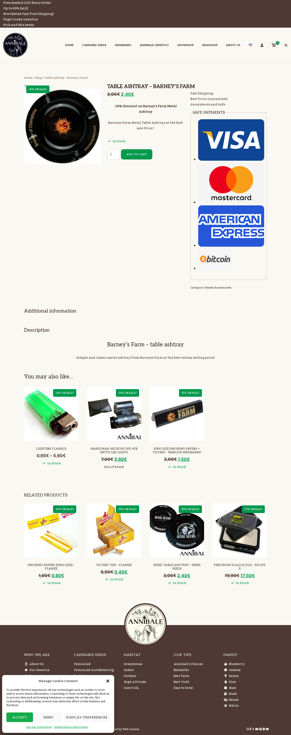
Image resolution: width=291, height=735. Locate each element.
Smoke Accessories (218, 287)
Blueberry (237, 664)
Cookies (235, 670)
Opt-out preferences (39, 727)
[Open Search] (286, 45)
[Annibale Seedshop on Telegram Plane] (264, 729)
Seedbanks (123, 45)
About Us (233, 45)
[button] (108, 681)
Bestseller (181, 670)
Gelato (234, 676)
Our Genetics (39, 670)
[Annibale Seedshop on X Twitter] (253, 729)
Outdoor (130, 676)
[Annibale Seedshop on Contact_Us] (267, 729)
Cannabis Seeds (94, 45)
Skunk (234, 700)
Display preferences (87, 717)
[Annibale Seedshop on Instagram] (247, 729)
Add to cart (136, 154)
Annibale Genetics (154, 45)
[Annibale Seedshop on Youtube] (257, 729)
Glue (232, 682)
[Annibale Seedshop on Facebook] (250, 729)
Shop (38, 78)
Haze (232, 688)
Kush (233, 694)
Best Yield (181, 682)
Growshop (185, 45)
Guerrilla (131, 688)
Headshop (210, 45)
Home (69, 45)
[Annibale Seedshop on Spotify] (260, 729)
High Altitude (135, 682)
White (234, 706)
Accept (19, 717)
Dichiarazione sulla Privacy (71, 727)
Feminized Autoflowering (94, 670)
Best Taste (181, 676)
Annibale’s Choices (188, 664)
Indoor (129, 670)
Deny (48, 717)
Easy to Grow (183, 688)
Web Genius (131, 729)
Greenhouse (133, 664)
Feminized (82, 664)
